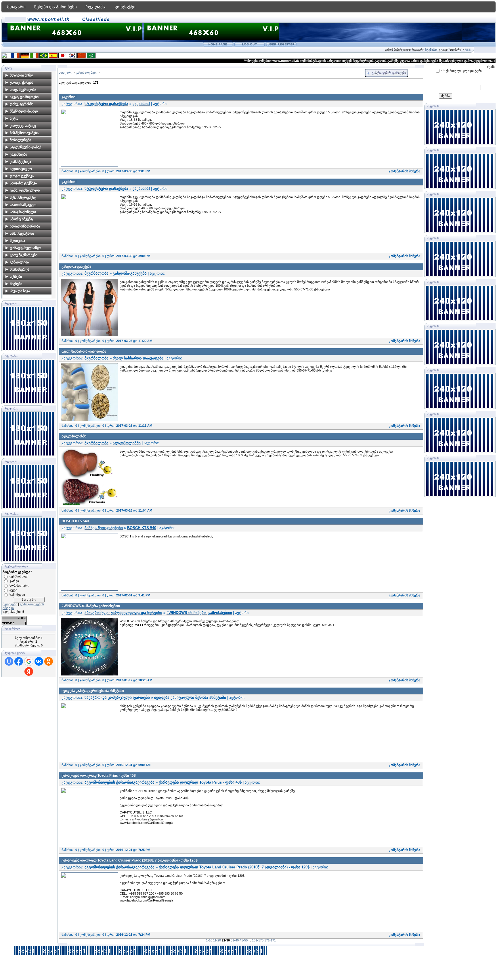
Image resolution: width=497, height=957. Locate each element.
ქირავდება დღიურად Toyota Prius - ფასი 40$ (99, 776)
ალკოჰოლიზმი (74, 436)
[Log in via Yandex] (28, 671)
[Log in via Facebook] (18, 661)
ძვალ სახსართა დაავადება (84, 351)
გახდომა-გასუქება (76, 267)
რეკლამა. (95, 6)
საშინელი (17, 594)
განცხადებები (87, 72)
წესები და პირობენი (55, 6)
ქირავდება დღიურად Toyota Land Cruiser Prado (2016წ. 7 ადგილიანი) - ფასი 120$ (130, 860)
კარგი (14, 581)
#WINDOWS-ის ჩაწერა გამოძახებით (91, 606)
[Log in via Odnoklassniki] (48, 661)
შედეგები (10, 604)
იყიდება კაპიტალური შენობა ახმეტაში (93, 691)
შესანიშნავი (18, 576)
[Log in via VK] (39, 661)
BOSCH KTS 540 (75, 521)
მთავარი (16, 6)
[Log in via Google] (28, 661)
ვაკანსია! (69, 97)
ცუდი (13, 590)
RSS (468, 49)
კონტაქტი (125, 6)
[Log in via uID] (9, 661)
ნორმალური (19, 585)
